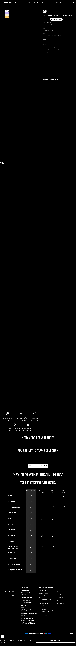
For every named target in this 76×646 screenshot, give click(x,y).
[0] (73, 2)
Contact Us (59, 592)
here (60, 47)
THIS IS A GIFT (71, 60)
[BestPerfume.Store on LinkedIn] (16, 592)
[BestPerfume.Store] (10, 2)
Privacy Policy (60, 597)
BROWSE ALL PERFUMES (38, 465)
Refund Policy (60, 600)
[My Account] (70, 2)
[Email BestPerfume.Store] (6, 592)
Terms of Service (61, 595)
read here (50, 52)
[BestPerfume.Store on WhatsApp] (13, 595)
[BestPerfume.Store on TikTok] (9, 595)
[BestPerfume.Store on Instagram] (13, 592)
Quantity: (45, 55)
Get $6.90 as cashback (56, 19)
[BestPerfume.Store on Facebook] (9, 592)
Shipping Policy (60, 603)
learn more (47, 69)
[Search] (66, 2)
